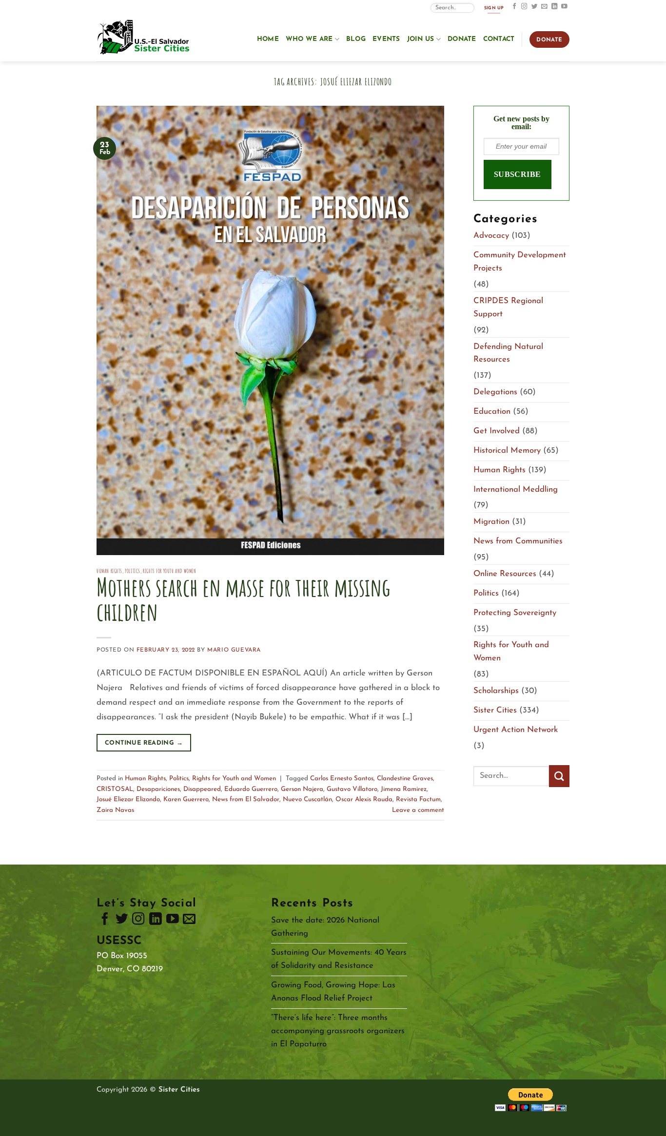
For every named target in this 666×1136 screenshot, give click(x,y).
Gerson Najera (302, 789)
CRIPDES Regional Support (508, 307)
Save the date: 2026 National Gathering (325, 927)
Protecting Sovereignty (514, 613)
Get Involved (496, 431)
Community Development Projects (519, 261)
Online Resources (504, 574)
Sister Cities (495, 710)
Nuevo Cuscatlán (307, 799)
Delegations (495, 392)
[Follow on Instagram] (524, 6)
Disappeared (202, 789)
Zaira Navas (115, 810)
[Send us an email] (544, 6)
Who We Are (309, 39)
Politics (132, 571)
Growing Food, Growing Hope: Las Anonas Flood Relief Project (333, 991)
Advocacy (491, 235)
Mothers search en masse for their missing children (243, 599)
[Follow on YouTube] (564, 6)
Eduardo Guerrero (250, 789)
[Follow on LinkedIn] (554, 6)
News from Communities (518, 541)
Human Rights (109, 571)
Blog (356, 39)
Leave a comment (418, 810)
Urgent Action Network (515, 730)
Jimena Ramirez (404, 789)
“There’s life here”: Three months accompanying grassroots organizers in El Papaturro (338, 1031)
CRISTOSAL (115, 789)
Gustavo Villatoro (352, 789)
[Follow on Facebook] (514, 6)
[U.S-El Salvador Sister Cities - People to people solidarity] (145, 38)
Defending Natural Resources (508, 353)
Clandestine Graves (405, 778)
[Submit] (559, 776)
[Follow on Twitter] (534, 6)
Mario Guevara (234, 650)
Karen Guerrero (186, 799)
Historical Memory (507, 450)
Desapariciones (158, 789)
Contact (499, 39)
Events (386, 39)
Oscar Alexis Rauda (363, 799)
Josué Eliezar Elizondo (128, 799)
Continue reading (144, 743)
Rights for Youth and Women (169, 571)
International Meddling (515, 489)
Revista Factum (418, 799)
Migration (491, 522)
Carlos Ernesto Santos (341, 778)
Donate (462, 39)
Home (268, 39)
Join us (420, 39)
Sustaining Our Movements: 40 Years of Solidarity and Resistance (339, 959)
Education (491, 411)
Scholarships (496, 691)
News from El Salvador (245, 799)
